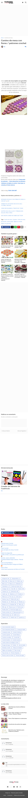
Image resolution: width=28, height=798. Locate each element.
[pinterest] (17, 787)
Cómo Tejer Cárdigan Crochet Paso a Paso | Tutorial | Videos (17, 713)
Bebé (4, 581)
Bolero (19, 581)
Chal (13, 588)
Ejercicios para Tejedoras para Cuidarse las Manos (16, 730)
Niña (21, 604)
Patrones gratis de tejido (17, 792)
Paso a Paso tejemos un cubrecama (17, 718)
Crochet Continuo (17, 632)
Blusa (12, 581)
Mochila (21, 601)
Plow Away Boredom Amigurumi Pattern (12, 564)
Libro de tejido (22, 645)
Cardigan (5, 588)
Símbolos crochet (6, 647)
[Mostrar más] (25, 227)
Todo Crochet (4, 548)
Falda (4, 596)
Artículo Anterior (6, 430)
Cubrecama (14, 591)
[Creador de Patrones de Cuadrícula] (14, 477)
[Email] (21, 227)
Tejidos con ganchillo (6, 223)
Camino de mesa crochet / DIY (19, 246)
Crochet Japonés (6, 634)
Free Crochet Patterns (7, 562)
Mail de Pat (15, 599)
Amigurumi (5, 578)
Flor (11, 596)
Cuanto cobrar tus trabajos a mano (10, 642)
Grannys (5, 599)
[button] (2, 2)
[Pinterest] (18, 227)
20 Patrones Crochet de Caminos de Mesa (7, 246)
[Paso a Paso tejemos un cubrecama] (4, 720)
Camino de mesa (9, 37)
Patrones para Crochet (7, 543)
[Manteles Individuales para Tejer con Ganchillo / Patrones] (21, 254)
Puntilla (5, 609)
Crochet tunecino (16, 640)
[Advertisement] (14, 20)
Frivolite (14, 645)
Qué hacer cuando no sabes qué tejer (12, 215)
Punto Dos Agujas (15, 609)
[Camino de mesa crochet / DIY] (21, 240)
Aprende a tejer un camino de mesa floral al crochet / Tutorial (20, 276)
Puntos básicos (11, 185)
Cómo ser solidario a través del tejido (12, 208)
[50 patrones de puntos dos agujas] (4, 726)
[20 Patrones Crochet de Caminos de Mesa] (7, 240)
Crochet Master (16, 634)
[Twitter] (12, 227)
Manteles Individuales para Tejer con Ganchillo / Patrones (20, 261)
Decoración (3, 221)
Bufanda (19, 583)
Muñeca (5, 604)
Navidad (13, 604)
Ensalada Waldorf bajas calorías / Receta (12, 559)
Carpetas (15, 219)
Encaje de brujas (6, 645)
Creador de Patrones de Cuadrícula (10, 487)
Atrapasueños (16, 578)
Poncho (20, 607)
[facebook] (7, 787)
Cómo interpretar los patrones (17, 181)
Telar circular (17, 650)
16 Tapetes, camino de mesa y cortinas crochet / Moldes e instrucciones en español (7, 277)
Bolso (4, 583)
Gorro (18, 596)
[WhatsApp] (15, 227)
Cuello (4, 594)
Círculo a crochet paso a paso (9, 545)
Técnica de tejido (20, 655)
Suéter (16, 614)
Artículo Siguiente (22, 430)
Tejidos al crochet (18, 221)
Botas (11, 583)
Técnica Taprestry (15, 652)
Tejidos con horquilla (7, 650)
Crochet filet (16, 637)
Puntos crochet (6, 612)
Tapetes (5, 617)
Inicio (2, 37)
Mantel (13, 601)
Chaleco (21, 588)
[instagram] (20, 787)
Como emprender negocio (8, 627)
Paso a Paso (4, 567)
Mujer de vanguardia (6, 553)
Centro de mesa (21, 219)
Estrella (20, 594)
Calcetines (5, 586)
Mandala (5, 601)
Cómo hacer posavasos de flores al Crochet (12, 569)
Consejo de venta (6, 632)
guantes (21, 617)
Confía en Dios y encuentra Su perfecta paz (12, 554)
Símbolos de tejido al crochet (9, 183)
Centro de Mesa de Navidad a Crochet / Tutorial (6, 261)
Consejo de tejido (21, 629)
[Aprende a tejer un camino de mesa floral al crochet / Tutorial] (21, 269)
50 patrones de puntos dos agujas (17, 724)
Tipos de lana (5, 652)
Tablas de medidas (17, 647)
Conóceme (9, 795)
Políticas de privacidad (19, 795)
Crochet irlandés (6, 640)
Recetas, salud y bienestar (8, 558)
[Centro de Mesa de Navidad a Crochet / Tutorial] (7, 254)
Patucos (12, 607)
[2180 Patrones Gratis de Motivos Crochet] (4, 708)
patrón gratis (10, 221)
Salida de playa (6, 614)
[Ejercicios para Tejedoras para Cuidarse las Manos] (4, 731)
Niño (4, 607)
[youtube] (14, 787)
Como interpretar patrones (8, 629)
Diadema (13, 594)
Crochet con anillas (6, 637)
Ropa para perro (18, 612)
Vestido (13, 617)
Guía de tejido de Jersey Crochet (9, 550)
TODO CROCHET (12, 190)
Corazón (5, 591)
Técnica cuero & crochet (7, 655)
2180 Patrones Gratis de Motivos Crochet (16, 707)
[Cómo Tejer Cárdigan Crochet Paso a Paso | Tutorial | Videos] (4, 714)
